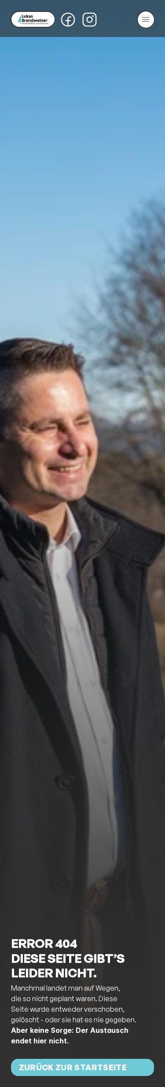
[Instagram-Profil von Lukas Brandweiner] (89, 19)
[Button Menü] (145, 19)
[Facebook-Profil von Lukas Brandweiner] (68, 19)
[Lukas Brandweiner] (33, 19)
